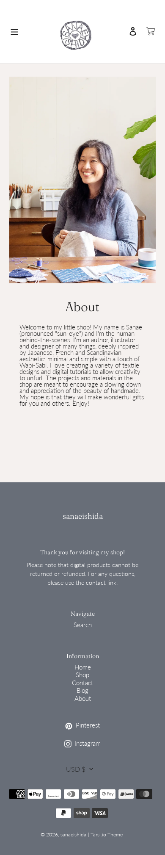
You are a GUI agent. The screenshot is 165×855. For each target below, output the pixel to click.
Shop (82, 674)
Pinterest (100, 725)
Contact (82, 682)
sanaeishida (83, 516)
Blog (82, 690)
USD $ (75, 769)
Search (83, 624)
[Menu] (14, 31)
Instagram (101, 743)
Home (82, 667)
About (82, 698)
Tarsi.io (98, 834)
